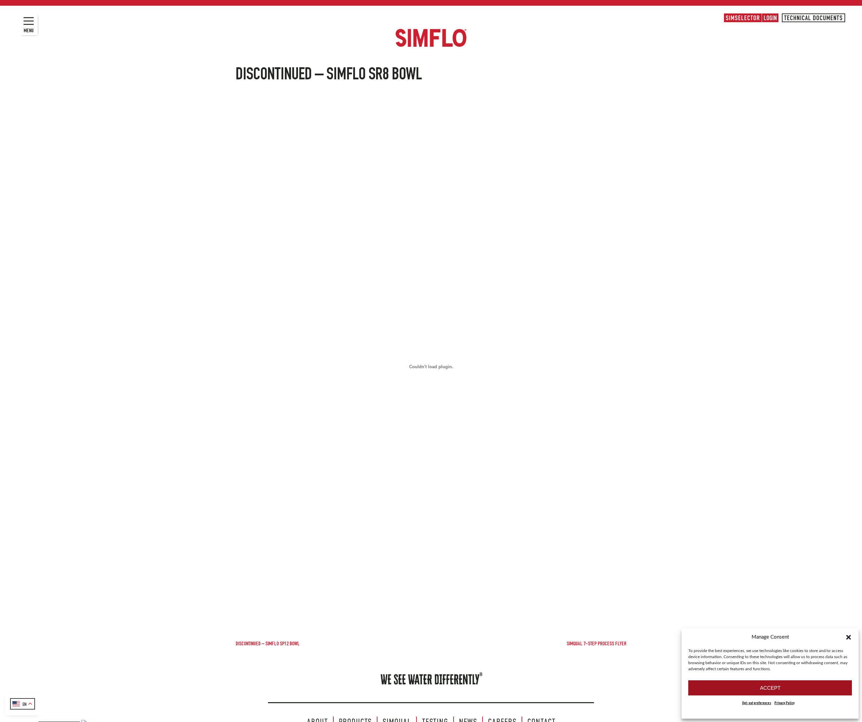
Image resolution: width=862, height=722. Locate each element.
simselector (743, 18)
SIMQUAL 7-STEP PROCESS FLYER (596, 644)
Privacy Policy (784, 703)
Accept (770, 688)
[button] (848, 637)
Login (770, 18)
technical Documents (813, 18)
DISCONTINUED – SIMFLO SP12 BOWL (268, 644)
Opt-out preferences (756, 703)
